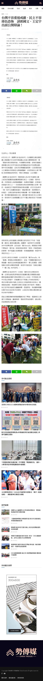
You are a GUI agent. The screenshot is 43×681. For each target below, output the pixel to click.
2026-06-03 (14, 549)
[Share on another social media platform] (37, 90)
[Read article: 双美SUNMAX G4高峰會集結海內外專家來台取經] (22, 393)
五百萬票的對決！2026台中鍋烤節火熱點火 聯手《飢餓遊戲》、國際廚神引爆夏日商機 (21, 493)
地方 (30, 8)
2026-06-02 (14, 540)
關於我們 (4, 678)
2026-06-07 (14, 557)
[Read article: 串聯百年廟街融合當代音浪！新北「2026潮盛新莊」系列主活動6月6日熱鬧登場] (6, 538)
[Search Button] (41, 3)
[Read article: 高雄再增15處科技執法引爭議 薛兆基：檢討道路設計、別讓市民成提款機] (6, 546)
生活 (18, 8)
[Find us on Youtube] (4, 673)
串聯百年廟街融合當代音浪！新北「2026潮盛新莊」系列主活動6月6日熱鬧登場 (26, 537)
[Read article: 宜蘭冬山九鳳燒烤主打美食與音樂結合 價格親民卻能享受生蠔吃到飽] (6, 512)
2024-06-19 (5, 29)
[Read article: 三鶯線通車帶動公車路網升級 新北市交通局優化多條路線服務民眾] (6, 520)
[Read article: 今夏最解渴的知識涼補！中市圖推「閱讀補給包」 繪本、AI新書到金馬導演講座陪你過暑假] (22, 450)
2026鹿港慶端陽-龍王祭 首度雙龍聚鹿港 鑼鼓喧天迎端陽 (26, 554)
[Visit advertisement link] (22, 604)
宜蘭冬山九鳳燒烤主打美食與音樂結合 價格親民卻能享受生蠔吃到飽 (25, 511)
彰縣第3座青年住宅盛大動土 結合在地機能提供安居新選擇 (25, 528)
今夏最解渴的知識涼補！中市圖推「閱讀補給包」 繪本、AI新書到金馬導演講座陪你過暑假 (21, 463)
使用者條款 (20, 678)
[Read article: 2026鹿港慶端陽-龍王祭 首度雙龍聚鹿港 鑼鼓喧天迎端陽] (6, 555)
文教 (36, 8)
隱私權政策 (12, 678)
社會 (24, 8)
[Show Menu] (2, 3)
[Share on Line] (16, 90)
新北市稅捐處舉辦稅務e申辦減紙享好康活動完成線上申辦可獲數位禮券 (21, 433)
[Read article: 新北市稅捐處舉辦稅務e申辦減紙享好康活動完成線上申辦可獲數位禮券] (22, 420)
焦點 (3, 8)
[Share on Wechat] (27, 90)
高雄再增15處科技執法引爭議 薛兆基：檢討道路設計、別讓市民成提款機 (26, 545)
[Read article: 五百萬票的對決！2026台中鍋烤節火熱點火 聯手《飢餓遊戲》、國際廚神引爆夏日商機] (22, 480)
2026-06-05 (14, 514)
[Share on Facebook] (6, 90)
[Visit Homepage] (21, 3)
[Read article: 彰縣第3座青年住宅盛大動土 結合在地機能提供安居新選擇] (6, 529)
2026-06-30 (5, 407)
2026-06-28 (14, 523)
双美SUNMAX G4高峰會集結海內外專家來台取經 (20, 404)
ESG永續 (10, 8)
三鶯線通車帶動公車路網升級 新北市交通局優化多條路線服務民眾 (26, 520)
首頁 (3, 14)
